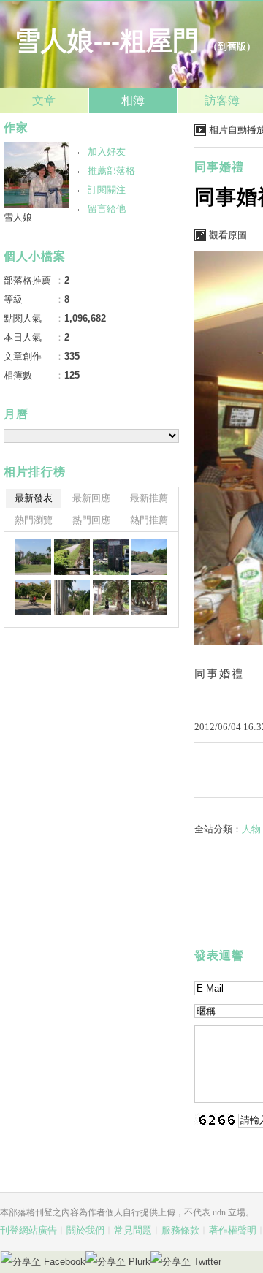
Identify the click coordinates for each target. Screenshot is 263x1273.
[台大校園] (33, 557)
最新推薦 (149, 498)
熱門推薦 (149, 519)
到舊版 (232, 46)
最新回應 (91, 498)
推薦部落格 (111, 170)
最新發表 (34, 498)
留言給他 (107, 208)
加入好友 (107, 151)
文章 (44, 100)
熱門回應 (91, 519)
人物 (251, 829)
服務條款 (180, 1230)
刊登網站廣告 (28, 1230)
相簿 (133, 100)
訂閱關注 (107, 189)
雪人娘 (18, 217)
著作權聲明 (232, 1230)
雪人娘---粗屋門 (107, 41)
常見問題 (133, 1230)
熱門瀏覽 (34, 519)
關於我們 (85, 1230)
